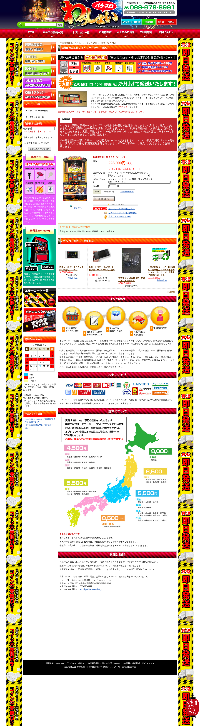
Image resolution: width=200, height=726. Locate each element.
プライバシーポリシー (76, 663)
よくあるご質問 (125, 33)
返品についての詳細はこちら (121, 208)
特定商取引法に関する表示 (100, 663)
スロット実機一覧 (101, 43)
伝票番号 (27, 129)
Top (31, 33)
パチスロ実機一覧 (53, 33)
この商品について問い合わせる (122, 213)
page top (171, 292)
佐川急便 (45, 143)
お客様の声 (105, 33)
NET (114, 43)
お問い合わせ (166, 33)
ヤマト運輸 (32, 143)
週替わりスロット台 (55, 663)
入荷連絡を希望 (127, 191)
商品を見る (73, 278)
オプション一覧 (81, 33)
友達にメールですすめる (119, 216)
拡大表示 (78, 208)
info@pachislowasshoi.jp (91, 589)
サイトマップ (148, 663)
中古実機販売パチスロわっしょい (75, 43)
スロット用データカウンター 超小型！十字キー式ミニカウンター (102, 270)
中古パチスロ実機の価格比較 (127, 663)
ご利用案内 (146, 33)
